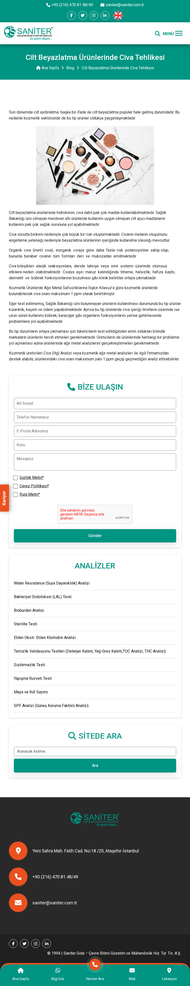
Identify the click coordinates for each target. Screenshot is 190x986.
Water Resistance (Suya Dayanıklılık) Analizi (52, 583)
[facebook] (71, 15)
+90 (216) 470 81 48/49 (72, 4)
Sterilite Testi (25, 624)
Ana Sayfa (50, 68)
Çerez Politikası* (34, 486)
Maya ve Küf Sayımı (31, 692)
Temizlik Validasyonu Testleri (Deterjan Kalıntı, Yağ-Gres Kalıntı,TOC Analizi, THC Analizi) (90, 651)
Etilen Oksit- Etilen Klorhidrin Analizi (45, 637)
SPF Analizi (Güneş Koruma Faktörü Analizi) (51, 705)
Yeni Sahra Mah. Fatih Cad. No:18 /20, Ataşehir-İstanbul (85, 850)
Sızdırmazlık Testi (29, 664)
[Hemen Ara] (95, 967)
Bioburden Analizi (29, 610)
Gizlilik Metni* (32, 477)
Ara (95, 765)
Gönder (95, 535)
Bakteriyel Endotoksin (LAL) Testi (42, 596)
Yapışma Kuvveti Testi (33, 678)
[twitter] (82, 15)
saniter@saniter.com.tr (125, 4)
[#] (28, 33)
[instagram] (94, 15)
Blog (70, 68)
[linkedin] (105, 15)
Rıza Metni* (30, 494)
